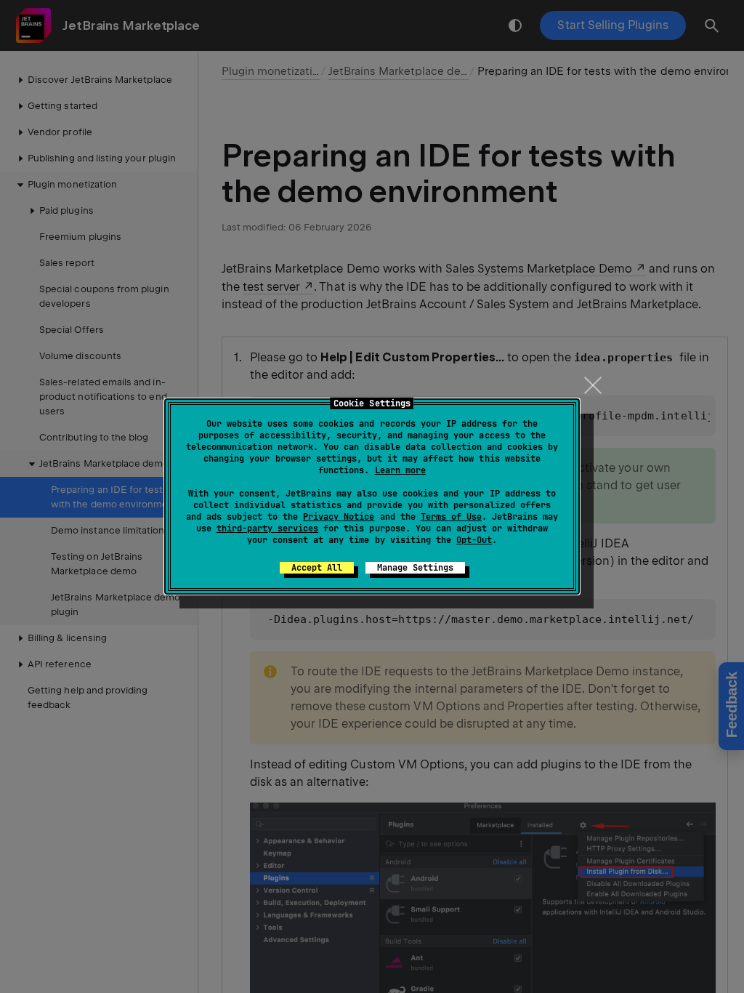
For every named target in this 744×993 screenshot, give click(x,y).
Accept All (316, 568)
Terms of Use (451, 517)
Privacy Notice (338, 517)
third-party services (267, 528)
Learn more (400, 470)
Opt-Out (474, 540)
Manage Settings (415, 568)
